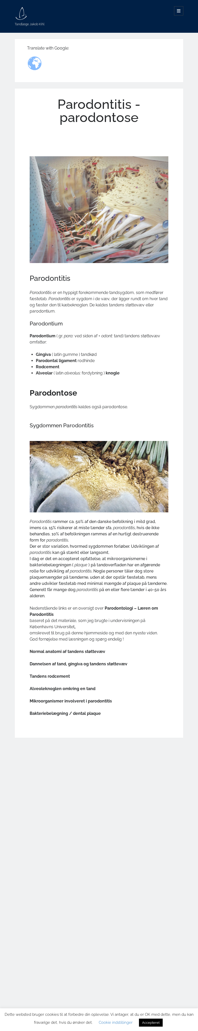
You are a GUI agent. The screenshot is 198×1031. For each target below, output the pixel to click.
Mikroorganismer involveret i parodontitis (71, 701)
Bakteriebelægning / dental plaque (65, 713)
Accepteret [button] (151, 1023)
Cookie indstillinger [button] (116, 1022)
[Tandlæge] (21, 18)
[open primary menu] (178, 10)
